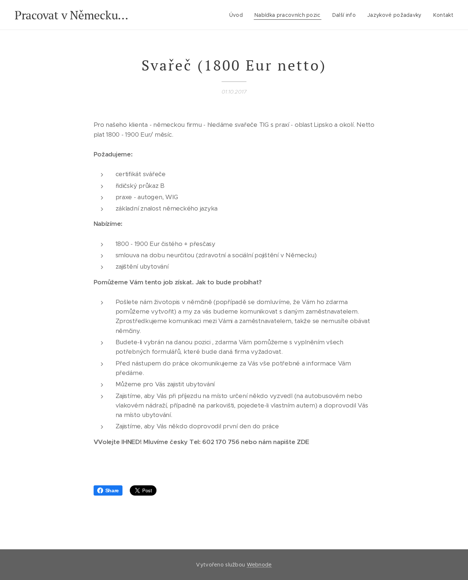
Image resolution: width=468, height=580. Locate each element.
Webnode (259, 564)
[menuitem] (238, 15)
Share (112, 490)
